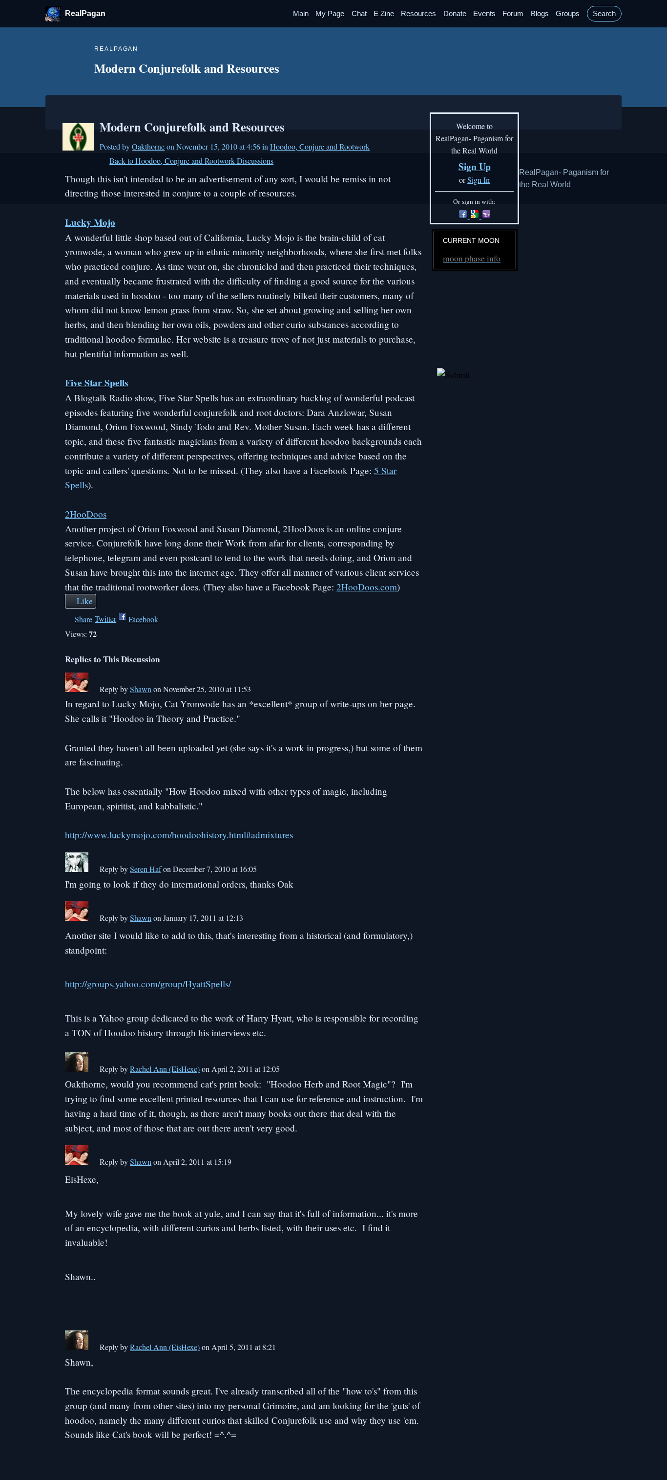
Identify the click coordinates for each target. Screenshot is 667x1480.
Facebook (143, 619)
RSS (70, 1459)
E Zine (384, 14)
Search (604, 14)
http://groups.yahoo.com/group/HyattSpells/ (148, 984)
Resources (418, 14)
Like (85, 601)
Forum (512, 14)
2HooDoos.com (366, 587)
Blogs (540, 14)
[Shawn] (76, 689)
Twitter (105, 618)
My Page (329, 14)
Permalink (93, 690)
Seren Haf (145, 869)
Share (83, 619)
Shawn (140, 689)
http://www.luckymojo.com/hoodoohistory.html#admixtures (179, 834)
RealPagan (85, 13)
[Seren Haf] (76, 869)
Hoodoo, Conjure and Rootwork (320, 146)
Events (484, 14)
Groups (568, 14)
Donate (454, 14)
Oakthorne (148, 146)
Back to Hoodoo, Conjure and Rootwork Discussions (191, 160)
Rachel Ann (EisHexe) (165, 1069)
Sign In (478, 179)
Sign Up (475, 166)
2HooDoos (85, 514)
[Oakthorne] (78, 147)
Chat (359, 14)
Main (301, 14)
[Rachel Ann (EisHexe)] (76, 1069)
